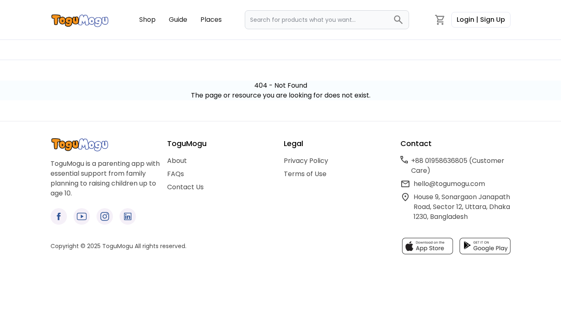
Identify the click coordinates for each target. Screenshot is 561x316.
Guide (178, 19)
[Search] (401, 19)
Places (211, 19)
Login (481, 19)
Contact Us (185, 187)
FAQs (175, 174)
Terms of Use (305, 174)
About (177, 160)
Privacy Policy (306, 160)
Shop (147, 19)
